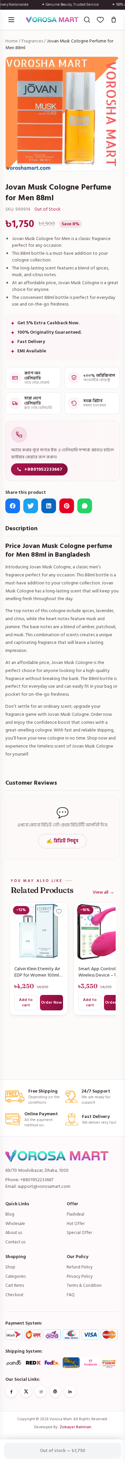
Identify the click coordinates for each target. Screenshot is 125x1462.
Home (11, 41)
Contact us (15, 1242)
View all (103, 892)
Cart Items (14, 1285)
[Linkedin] (70, 1391)
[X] (26, 1391)
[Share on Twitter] (30, 505)
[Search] (87, 20)
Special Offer (79, 1232)
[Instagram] (41, 1391)
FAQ (71, 1295)
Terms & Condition (84, 1285)
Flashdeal (75, 1214)
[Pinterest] (55, 1391)
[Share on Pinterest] (66, 505)
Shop (10, 1267)
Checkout (14, 1295)
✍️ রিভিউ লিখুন (62, 841)
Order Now (51, 1002)
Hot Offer (76, 1223)
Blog (9, 1214)
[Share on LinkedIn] (48, 505)
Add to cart (26, 1002)
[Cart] (114, 20)
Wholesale (15, 1223)
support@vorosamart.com (44, 1186)
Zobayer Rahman (75, 1427)
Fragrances (32, 41)
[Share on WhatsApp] (84, 505)
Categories (15, 1276)
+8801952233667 (43, 469)
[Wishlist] (100, 20)
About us (13, 1232)
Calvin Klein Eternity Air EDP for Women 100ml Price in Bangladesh (37, 972)
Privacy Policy (80, 1276)
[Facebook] (11, 1391)
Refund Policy (80, 1267)
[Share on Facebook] (12, 505)
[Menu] (11, 20)
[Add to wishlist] (59, 911)
